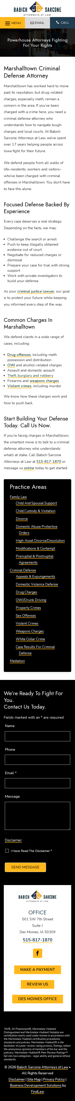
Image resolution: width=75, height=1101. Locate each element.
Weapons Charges (30, 631)
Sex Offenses (26, 615)
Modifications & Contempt (35, 548)
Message (12, 796)
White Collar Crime (30, 639)
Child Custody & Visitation (35, 511)
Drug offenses (19, 354)
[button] (12, 22)
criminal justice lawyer (35, 291)
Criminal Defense (23, 570)
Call (62, 22)
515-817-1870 (48, 461)
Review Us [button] (37, 984)
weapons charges (44, 380)
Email (11, 773)
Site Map (34, 1079)
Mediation (17, 661)
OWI (11, 365)
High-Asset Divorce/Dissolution (40, 540)
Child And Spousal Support (36, 503)
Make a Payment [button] (37, 969)
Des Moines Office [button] (37, 999)
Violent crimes (19, 386)
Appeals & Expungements (35, 576)
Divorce (22, 519)
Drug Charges (26, 592)
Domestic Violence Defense (37, 584)
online (28, 468)
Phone (10, 749)
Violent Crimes (27, 623)
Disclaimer (13, 840)
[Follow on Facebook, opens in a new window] (37, 953)
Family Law (18, 497)
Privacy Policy (54, 1079)
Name (10, 725)
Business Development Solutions (35, 1085)
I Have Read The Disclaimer (31, 851)
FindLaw (37, 1091)
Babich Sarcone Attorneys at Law (42, 1067)
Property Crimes (28, 608)
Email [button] (39, 23)
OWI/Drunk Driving (31, 600)
